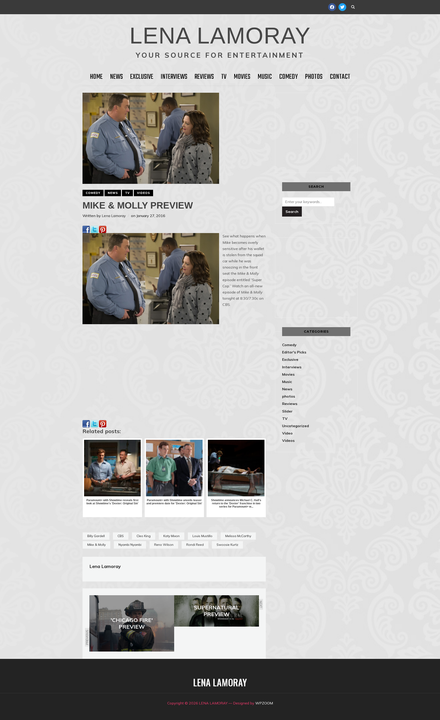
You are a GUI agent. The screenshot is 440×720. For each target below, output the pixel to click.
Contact (340, 76)
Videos (143, 193)
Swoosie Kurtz (227, 545)
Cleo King (144, 536)
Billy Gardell (96, 536)
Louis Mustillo (202, 536)
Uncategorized (295, 426)
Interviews (174, 76)
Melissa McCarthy (238, 536)
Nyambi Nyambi (129, 545)
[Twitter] (94, 228)
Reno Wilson (163, 545)
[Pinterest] (102, 228)
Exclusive (141, 76)
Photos (313, 76)
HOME (96, 76)
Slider (287, 411)
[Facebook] (86, 228)
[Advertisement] (320, 132)
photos (288, 396)
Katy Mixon (171, 536)
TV (223, 76)
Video (287, 433)
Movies (242, 76)
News (116, 76)
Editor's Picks (294, 352)
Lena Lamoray (114, 215)
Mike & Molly (96, 545)
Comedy (288, 76)
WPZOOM (264, 703)
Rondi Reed (195, 545)
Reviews (204, 76)
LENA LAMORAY (220, 35)
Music (265, 76)
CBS (121, 536)
